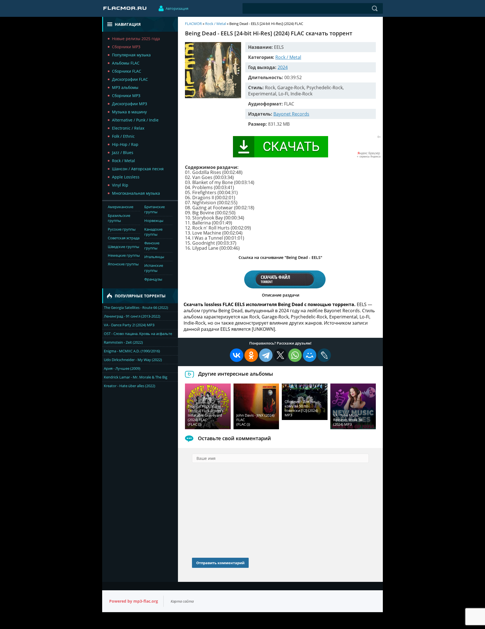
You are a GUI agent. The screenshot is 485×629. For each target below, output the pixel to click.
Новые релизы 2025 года (136, 38)
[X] (280, 355)
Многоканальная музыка (136, 193)
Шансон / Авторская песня (138, 168)
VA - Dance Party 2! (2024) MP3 (129, 324)
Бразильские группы (119, 218)
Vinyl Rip (120, 185)
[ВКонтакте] (236, 355)
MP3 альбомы (125, 87)
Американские (120, 206)
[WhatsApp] (295, 355)
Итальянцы (154, 256)
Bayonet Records (291, 114)
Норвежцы (153, 220)
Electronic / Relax (128, 128)
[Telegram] (266, 355)
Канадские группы (153, 232)
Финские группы (151, 245)
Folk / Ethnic (123, 136)
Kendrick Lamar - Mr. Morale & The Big (135, 377)
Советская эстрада (123, 237)
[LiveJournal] (324, 355)
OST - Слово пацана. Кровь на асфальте (138, 333)
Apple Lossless (125, 177)
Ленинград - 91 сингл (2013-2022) (132, 316)
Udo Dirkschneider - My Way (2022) (133, 359)
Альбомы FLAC (125, 63)
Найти (375, 8)
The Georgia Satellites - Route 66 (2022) (136, 307)
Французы (153, 279)
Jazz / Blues (122, 152)
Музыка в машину (129, 111)
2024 (283, 67)
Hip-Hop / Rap (125, 144)
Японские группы (123, 264)
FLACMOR (193, 23)
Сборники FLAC (126, 71)
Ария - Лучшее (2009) (122, 368)
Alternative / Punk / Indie (135, 120)
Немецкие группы (124, 255)
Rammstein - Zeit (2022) (123, 342)
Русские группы (122, 229)
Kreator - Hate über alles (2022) (129, 385)
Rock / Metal (123, 160)
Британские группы (154, 209)
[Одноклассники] (251, 355)
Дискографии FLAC (130, 79)
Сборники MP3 (126, 46)
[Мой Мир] (309, 355)
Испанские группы (153, 268)
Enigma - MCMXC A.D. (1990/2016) (132, 350)
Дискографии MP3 (129, 103)
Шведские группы (123, 246)
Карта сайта (182, 601)
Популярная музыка (131, 55)
